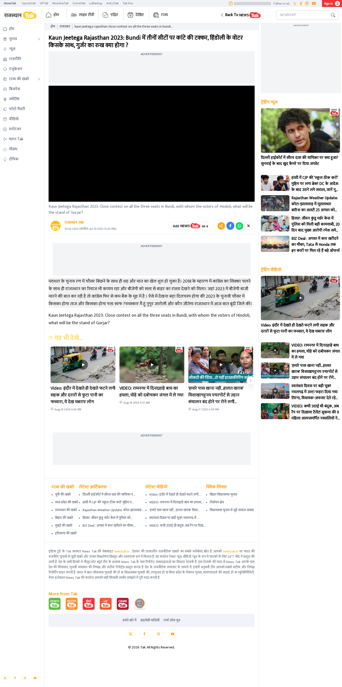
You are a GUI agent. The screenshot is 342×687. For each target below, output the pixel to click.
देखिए (139, 15)
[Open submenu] (39, 39)
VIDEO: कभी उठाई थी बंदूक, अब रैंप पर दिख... (177, 525)
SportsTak (29, 3)
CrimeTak (79, 3)
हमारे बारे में (129, 620)
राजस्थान (65, 26)
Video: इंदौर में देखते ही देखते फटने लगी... (175, 494)
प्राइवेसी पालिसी (149, 620)
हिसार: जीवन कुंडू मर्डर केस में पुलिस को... (108, 518)
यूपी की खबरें (63, 494)
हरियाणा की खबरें (66, 533)
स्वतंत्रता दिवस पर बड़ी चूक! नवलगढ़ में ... (174, 518)
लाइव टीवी (86, 15)
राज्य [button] (164, 15)
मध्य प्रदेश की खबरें (66, 502)
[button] (244, 15)
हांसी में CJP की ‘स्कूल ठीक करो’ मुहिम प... (108, 502)
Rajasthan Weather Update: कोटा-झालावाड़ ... (114, 510)
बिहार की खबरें (64, 518)
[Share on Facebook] (230, 226)
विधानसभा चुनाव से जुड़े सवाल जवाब (232, 510)
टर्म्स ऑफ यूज (171, 620)
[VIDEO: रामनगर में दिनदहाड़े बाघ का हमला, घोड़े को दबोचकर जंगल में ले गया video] (275, 350)
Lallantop (95, 3)
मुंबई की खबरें (63, 525)
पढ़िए (114, 15)
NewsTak (10, 3)
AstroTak (112, 3)
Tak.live (128, 3)
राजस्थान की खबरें (66, 510)
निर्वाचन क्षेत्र (217, 502)
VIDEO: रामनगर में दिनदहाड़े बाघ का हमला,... (176, 502)
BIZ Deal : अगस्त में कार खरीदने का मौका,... (109, 525)
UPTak (44, 3)
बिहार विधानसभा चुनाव (223, 494)
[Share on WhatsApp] (239, 226)
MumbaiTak (60, 3)
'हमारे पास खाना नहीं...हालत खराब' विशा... (174, 510)
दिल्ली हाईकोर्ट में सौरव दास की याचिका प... (109, 494)
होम (56, 15)
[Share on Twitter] (248, 226)
